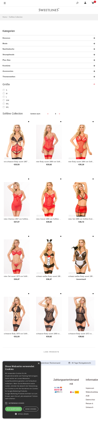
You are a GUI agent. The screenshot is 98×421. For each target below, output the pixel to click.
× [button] (39, 363)
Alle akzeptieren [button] (13, 409)
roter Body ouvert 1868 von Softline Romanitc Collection (57, 162)
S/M (7, 100)
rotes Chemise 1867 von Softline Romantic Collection (23, 219)
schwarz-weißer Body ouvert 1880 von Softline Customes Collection (61, 276)
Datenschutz (90, 400)
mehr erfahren (10, 398)
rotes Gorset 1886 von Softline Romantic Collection (55, 219)
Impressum (90, 388)
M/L (7, 104)
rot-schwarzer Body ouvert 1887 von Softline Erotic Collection (26, 162)
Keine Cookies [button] (30, 409)
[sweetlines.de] (49, 10)
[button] (21, 414)
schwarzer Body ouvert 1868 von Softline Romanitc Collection (59, 334)
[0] (93, 3)
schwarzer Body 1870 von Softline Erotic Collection (23, 334)
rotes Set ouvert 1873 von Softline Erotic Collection (23, 276)
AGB (87, 396)
